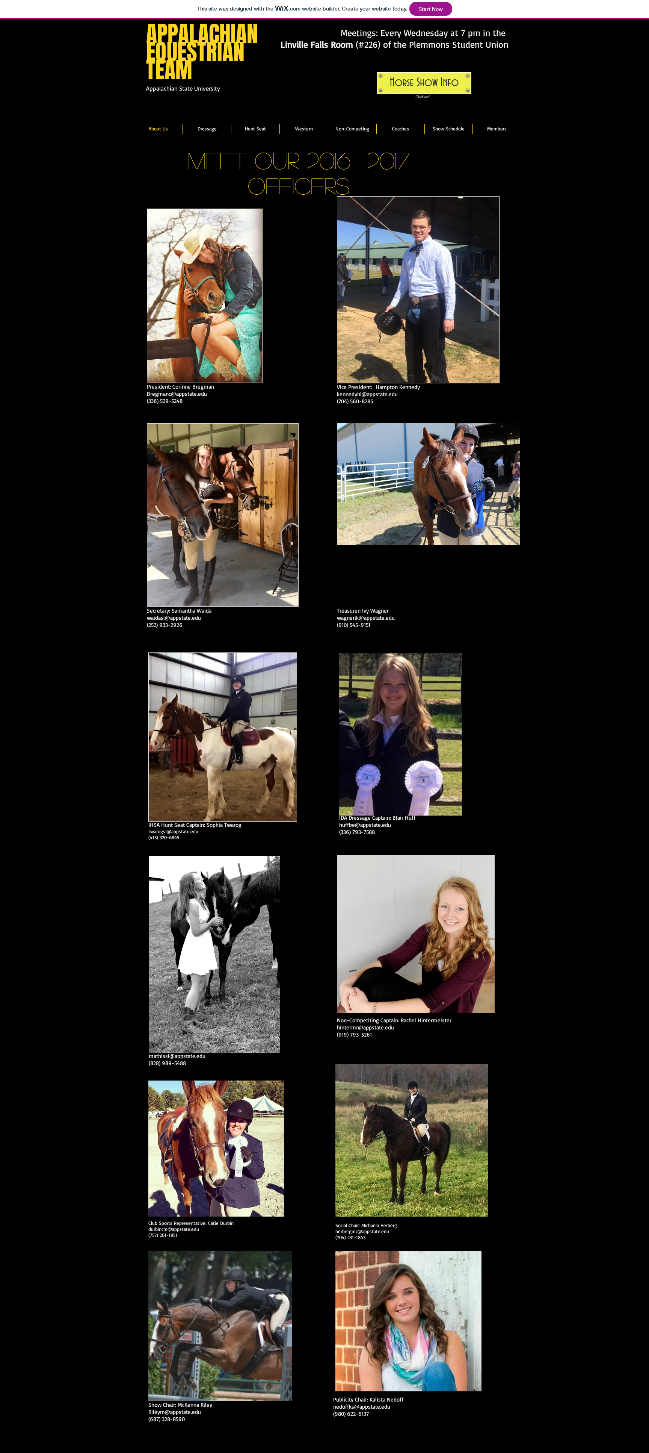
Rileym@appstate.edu (174, 1411)
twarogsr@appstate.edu (173, 831)
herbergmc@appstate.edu (362, 1231)
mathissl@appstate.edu (177, 1055)
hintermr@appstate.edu (365, 1027)
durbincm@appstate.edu (173, 1229)
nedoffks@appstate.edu (361, 1406)
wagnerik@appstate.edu (366, 617)
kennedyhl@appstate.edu (367, 394)
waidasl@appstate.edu (174, 617)
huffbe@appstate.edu (365, 824)
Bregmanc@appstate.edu (177, 393)
